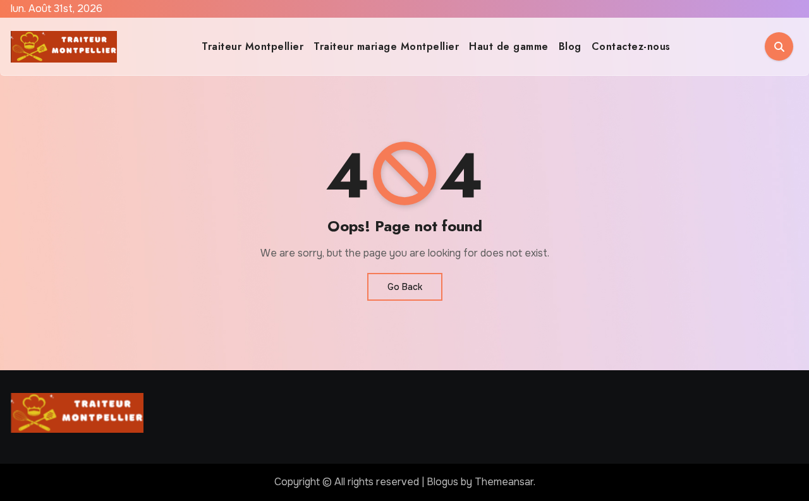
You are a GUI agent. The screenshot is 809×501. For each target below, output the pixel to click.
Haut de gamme (509, 46)
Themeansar (504, 481)
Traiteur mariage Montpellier (386, 46)
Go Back (404, 287)
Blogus (442, 481)
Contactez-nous (631, 46)
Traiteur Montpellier (252, 46)
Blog (570, 46)
